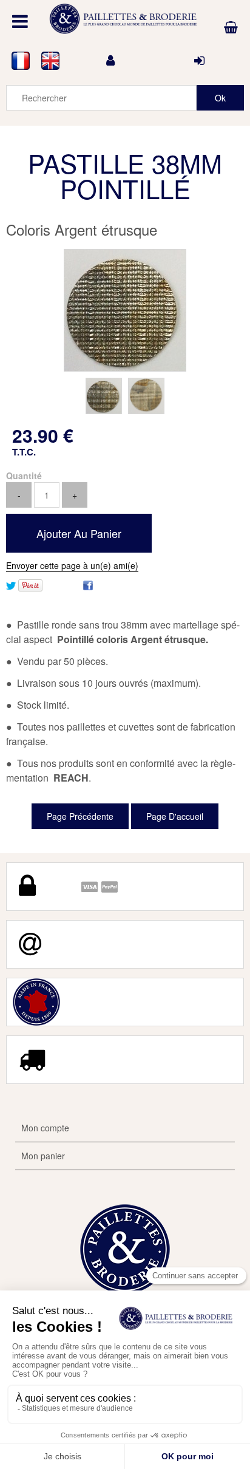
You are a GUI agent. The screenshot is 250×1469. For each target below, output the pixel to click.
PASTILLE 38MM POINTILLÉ (125, 175)
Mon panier (43, 1156)
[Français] (21, 61)
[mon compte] (110, 61)
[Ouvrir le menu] (20, 21)
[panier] (231, 27)
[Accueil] (125, 18)
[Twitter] (11, 584)
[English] (51, 61)
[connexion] (199, 61)
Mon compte (45, 1128)
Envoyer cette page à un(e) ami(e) (72, 565)
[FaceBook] (88, 584)
